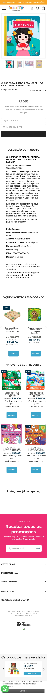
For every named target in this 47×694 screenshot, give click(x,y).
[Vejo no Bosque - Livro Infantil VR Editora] (11, 394)
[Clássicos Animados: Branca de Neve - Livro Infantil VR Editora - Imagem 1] (9, 64)
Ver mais (11, 415)
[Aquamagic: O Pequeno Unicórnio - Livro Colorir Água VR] (11, 448)
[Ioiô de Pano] (16, 8)
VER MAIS (32, 674)
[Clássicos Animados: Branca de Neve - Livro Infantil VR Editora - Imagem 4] (39, 64)
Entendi (23, 691)
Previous (4, 64)
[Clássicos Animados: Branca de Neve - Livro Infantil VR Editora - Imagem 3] (29, 64)
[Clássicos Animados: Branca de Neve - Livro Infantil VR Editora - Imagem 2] (19, 64)
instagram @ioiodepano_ (23, 491)
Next (43, 64)
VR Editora (41, 90)
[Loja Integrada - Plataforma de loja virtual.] (23, 624)
